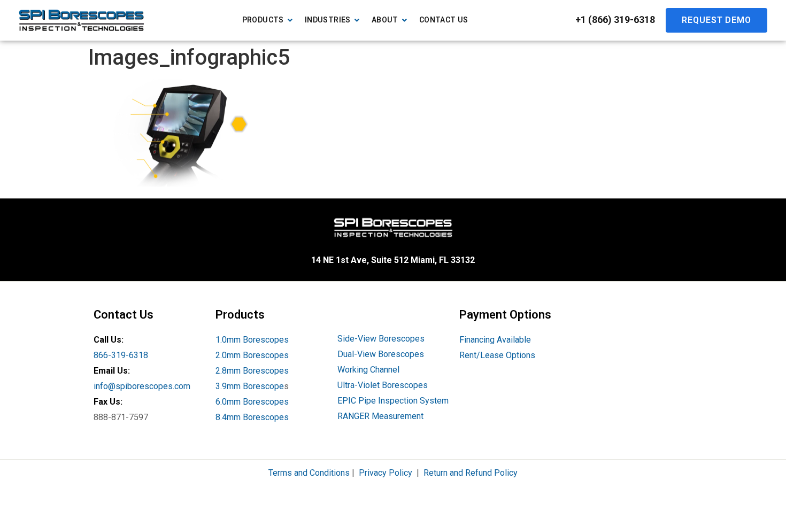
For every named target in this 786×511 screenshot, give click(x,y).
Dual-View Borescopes (380, 354)
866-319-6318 (121, 355)
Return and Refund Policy (470, 473)
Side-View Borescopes (381, 339)
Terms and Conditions (309, 473)
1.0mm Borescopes (252, 340)
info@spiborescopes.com (142, 386)
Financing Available (495, 340)
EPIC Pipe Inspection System (393, 401)
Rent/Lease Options (497, 355)
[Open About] (405, 20)
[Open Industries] (357, 20)
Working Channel (368, 370)
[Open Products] (290, 20)
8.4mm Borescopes (252, 417)
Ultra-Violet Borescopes (382, 385)
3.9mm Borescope (249, 386)
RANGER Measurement (380, 416)
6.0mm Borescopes (252, 402)
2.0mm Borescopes (252, 355)
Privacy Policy (385, 473)
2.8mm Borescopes (252, 371)
